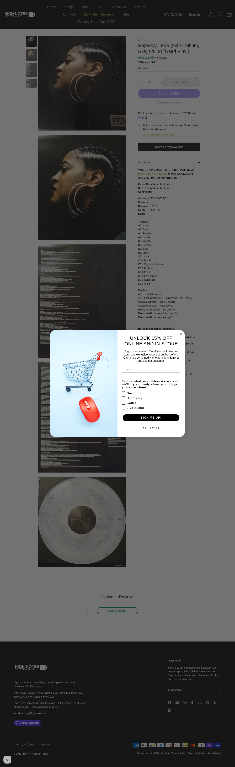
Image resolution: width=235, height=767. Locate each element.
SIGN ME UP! (151, 417)
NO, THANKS (151, 428)
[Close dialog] (181, 334)
